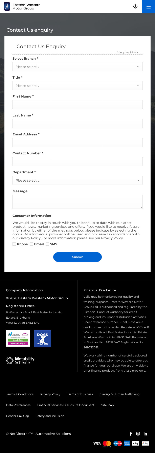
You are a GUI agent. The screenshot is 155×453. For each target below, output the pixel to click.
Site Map (107, 405)
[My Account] (135, 6)
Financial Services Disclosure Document (65, 405)
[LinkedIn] (145, 433)
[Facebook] (130, 433)
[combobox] (77, 66)
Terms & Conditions (20, 394)
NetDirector (19, 434)
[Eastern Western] (22, 6)
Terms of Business (80, 394)
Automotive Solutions (53, 434)
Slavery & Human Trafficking (120, 394)
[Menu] (149, 6)
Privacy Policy (50, 394)
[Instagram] (138, 433)
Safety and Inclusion (50, 416)
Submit (77, 257)
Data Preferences (18, 405)
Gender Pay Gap (17, 416)
